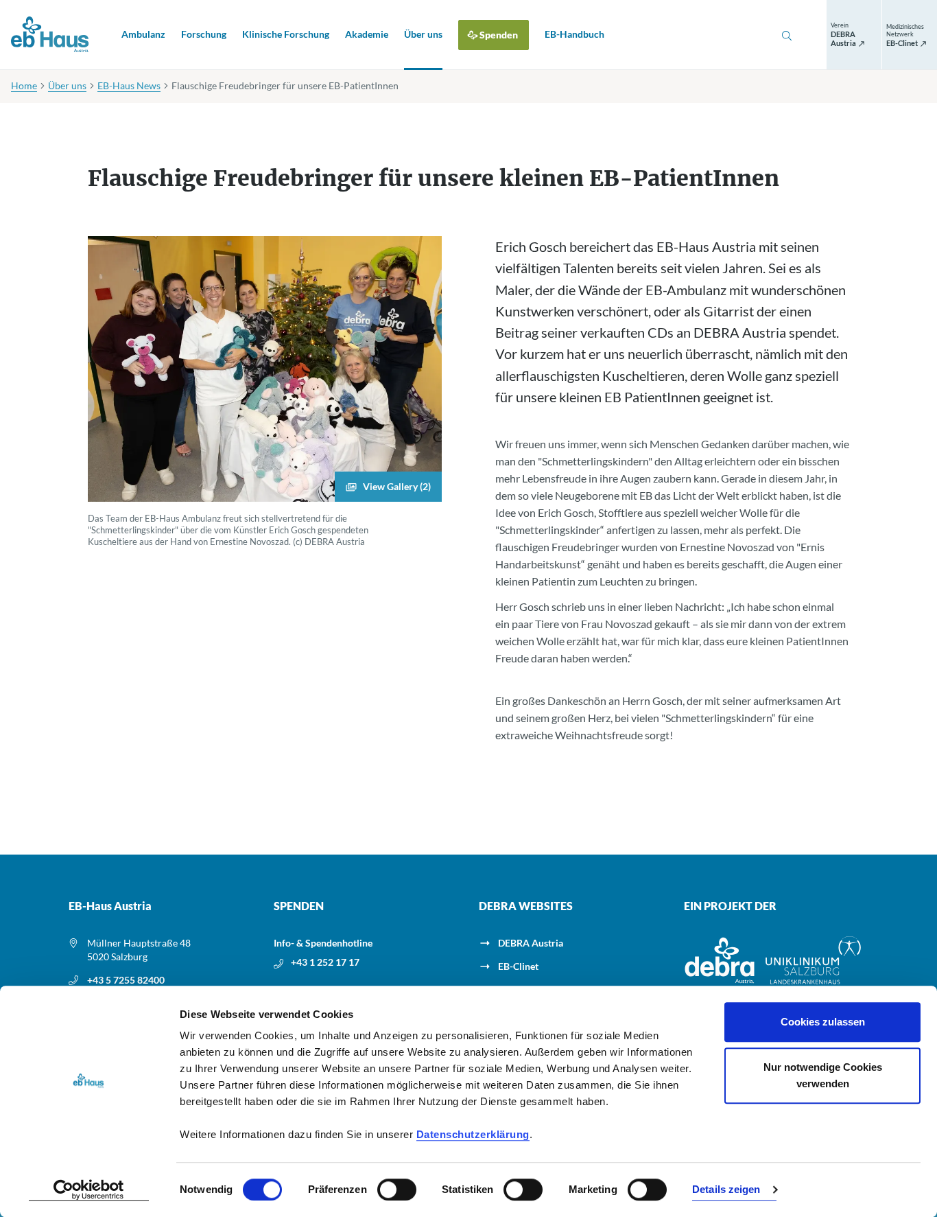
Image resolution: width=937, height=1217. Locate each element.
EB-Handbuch (574, 34)
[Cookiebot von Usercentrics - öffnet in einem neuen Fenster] (89, 1190)
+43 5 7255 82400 (126, 980)
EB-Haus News (129, 85)
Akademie (366, 34)
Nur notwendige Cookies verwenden (822, 1075)
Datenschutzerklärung (473, 1134)
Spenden (498, 34)
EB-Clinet (518, 966)
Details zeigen (726, 1190)
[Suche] (787, 35)
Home (24, 85)
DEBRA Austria (530, 943)
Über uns (423, 34)
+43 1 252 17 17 (325, 962)
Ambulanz (143, 34)
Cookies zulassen (823, 1022)
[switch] (396, 1190)
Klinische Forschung (285, 34)
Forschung (203, 34)
